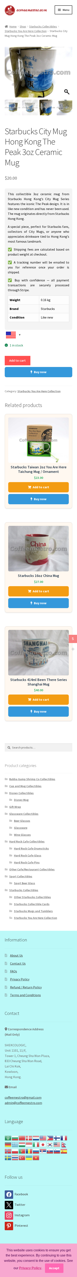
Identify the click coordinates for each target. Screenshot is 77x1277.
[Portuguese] (22, 1151)
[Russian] (36, 1151)
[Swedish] (8, 1157)
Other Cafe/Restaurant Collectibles (32, 869)
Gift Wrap (15, 807)
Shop (23, 26)
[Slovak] (50, 1151)
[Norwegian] (8, 1151)
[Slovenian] (57, 1151)
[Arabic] (8, 1138)
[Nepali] (64, 1144)
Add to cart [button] (41, 487)
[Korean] (50, 1144)
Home (13, 26)
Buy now (40, 372)
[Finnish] (57, 1138)
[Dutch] (36, 1138)
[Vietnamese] (36, 1157)
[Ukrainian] (29, 1157)
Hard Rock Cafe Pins (27, 862)
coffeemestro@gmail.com (23, 1097)
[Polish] (15, 1151)
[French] (64, 1138)
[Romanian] (29, 1151)
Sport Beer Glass (24, 883)
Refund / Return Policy (26, 987)
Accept (54, 1268)
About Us (16, 955)
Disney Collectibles (21, 793)
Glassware (20, 828)
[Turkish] (22, 1157)
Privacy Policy (19, 979)
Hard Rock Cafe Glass (27, 855)
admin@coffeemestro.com (23, 1103)
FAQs (13, 971)
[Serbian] (43, 1151)
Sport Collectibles (20, 876)
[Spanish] (64, 1151)
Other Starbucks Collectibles (32, 897)
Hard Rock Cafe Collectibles (27, 841)
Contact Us (18, 963)
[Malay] (57, 1144)
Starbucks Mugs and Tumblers (33, 911)
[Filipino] (50, 1138)
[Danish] (29, 1138)
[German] (8, 1144)
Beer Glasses (22, 821)
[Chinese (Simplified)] (22, 1138)
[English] (43, 1138)
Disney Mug (21, 800)
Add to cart (17, 360)
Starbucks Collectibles (43, 26)
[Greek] (15, 1144)
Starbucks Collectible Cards (31, 904)
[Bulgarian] (15, 1138)
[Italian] (36, 1144)
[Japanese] (43, 1144)
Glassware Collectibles (23, 814)
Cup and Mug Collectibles (25, 786)
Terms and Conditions (25, 995)
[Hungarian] (22, 1144)
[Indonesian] (29, 1144)
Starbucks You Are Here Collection (26, 31)
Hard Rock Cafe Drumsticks (31, 848)
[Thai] (15, 1157)
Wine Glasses (22, 835)
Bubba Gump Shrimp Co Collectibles (32, 779)
